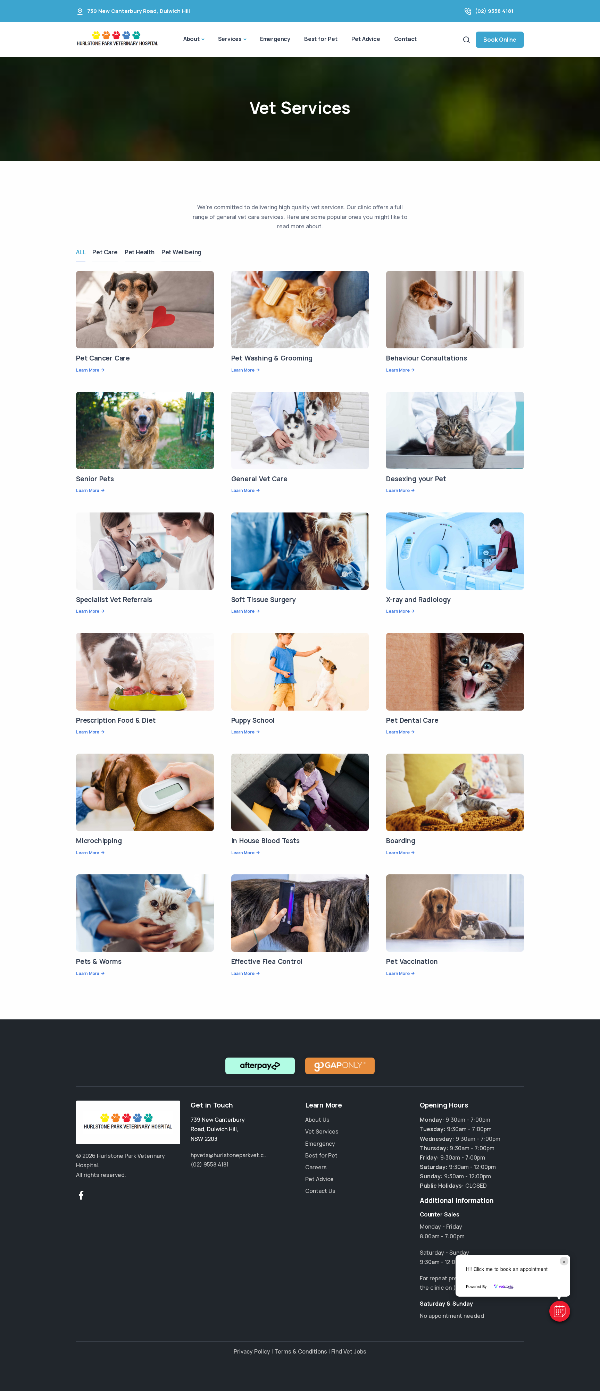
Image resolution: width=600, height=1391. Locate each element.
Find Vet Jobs (348, 1351)
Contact (405, 39)
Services (230, 39)
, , (218, 1129)
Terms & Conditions (300, 1351)
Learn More (87, 370)
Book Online (499, 39)
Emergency (275, 39)
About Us (317, 1119)
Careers (316, 1167)
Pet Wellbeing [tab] (181, 252)
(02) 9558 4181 (494, 11)
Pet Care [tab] (104, 252)
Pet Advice (365, 39)
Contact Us (320, 1191)
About (191, 39)
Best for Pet (321, 39)
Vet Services (322, 1131)
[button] (559, 1311)
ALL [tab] (80, 252)
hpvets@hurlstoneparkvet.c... (229, 1155)
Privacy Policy (252, 1351)
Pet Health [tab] (140, 252)
